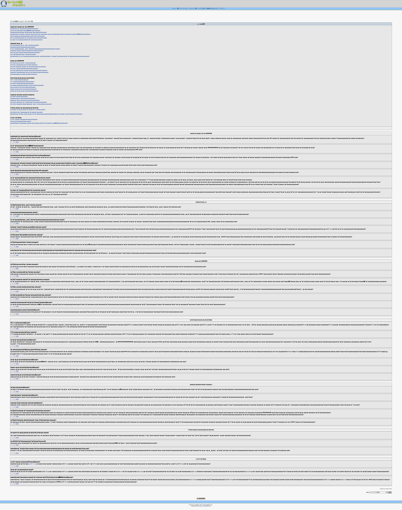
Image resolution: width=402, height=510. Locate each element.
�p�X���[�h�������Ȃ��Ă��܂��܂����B (27, 36)
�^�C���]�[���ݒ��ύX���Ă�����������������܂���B (35, 49)
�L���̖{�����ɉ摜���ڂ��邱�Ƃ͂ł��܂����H (27, 85)
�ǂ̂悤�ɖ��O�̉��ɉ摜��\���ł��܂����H (25, 52)
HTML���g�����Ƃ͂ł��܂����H (22, 81)
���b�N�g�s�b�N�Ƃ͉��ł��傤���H (24, 91)
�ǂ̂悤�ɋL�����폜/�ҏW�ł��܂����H (24, 65)
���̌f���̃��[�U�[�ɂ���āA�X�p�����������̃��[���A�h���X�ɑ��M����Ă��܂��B (46, 114)
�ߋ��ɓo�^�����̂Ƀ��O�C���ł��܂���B (26, 40)
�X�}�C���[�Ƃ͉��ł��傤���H (22, 83)
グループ (191, 8)
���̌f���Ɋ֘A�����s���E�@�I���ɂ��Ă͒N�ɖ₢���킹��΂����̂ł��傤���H (39, 123)
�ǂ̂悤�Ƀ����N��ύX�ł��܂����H (23, 54)
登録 (196, 8)
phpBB (196, 504)
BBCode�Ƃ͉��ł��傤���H (19, 80)
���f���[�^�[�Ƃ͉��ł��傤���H (22, 98)
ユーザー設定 (201, 8)
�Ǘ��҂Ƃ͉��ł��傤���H (19, 96)
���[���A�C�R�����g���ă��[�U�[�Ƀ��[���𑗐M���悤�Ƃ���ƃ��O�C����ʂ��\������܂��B (49, 56)
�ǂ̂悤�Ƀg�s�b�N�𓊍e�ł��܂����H (23, 63)
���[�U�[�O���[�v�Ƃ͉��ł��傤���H (25, 100)
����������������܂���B (22, 47)
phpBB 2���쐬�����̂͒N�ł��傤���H (24, 119)
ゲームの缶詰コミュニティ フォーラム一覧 (21, 21)
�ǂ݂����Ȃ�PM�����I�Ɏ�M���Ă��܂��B (26, 112)
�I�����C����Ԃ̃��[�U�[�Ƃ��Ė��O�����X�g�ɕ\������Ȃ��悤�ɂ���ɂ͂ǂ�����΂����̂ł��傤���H (50, 34)
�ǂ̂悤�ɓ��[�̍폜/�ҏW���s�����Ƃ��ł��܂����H (29, 70)
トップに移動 (14, 142)
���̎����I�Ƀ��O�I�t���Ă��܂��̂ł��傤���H (28, 32)
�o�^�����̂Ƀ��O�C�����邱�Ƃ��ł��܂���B (28, 38)
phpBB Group (32, 464)
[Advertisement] (198, 15)
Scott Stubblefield (206, 506)
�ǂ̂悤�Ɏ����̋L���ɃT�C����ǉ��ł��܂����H (28, 66)
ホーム (174, 8)
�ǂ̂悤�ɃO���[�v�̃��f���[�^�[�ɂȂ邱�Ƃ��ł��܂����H (31, 104)
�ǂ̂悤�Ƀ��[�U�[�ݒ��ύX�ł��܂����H (24, 45)
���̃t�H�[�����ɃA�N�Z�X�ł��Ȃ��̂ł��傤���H (29, 72)
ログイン (222, 8)
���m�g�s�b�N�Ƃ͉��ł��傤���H (23, 89)
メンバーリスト (184, 8)
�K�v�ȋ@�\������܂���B (20, 121)
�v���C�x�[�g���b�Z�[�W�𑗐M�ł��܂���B (27, 109)
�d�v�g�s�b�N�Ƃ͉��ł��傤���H (23, 87)
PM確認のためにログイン (212, 8)
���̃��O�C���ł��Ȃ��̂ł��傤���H (24, 28)
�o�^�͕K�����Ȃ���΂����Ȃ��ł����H (25, 30)
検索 (178, 8)
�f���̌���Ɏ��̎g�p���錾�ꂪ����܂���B (26, 50)
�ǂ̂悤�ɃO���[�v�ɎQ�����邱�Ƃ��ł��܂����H (28, 102)
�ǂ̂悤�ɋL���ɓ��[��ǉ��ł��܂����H (24, 68)
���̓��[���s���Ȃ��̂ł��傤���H (23, 74)
